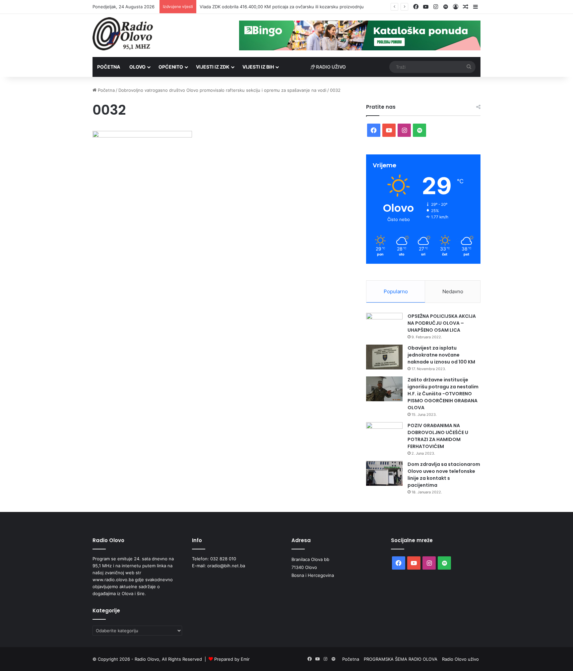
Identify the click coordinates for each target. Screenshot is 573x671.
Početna (108, 67)
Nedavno (452, 291)
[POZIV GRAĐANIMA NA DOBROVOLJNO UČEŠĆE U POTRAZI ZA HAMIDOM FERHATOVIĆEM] (384, 434)
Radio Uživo (330, 67)
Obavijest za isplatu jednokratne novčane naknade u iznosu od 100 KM (441, 355)
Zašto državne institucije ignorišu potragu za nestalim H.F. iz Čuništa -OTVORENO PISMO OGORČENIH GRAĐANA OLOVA (443, 393)
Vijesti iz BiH (258, 67)
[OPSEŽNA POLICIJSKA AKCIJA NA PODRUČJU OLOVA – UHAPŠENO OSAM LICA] (384, 325)
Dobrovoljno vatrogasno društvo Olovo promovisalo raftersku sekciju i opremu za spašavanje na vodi (222, 90)
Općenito (171, 67)
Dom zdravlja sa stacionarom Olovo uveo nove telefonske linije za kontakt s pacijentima (444, 474)
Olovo (137, 67)
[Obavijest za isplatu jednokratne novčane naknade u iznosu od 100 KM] (384, 357)
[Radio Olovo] (123, 33)
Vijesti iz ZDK (212, 67)
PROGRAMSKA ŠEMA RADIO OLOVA (400, 659)
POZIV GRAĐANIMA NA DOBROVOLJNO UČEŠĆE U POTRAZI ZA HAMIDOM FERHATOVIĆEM (438, 436)
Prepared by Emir (232, 659)
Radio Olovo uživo (460, 659)
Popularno (396, 291)
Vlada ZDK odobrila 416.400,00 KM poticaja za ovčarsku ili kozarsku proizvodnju (282, 6)
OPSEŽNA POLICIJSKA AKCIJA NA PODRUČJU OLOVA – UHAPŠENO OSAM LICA (442, 323)
